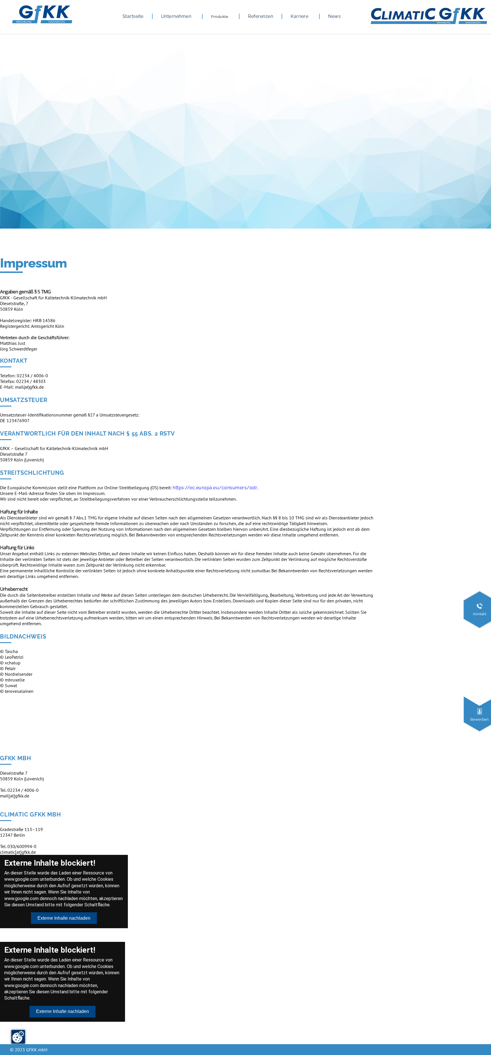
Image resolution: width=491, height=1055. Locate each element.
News (334, 16)
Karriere (299, 16)
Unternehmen (176, 16)
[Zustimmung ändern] (18, 1037)
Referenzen (260, 16)
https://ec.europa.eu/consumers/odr (215, 487)
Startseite (132, 16)
